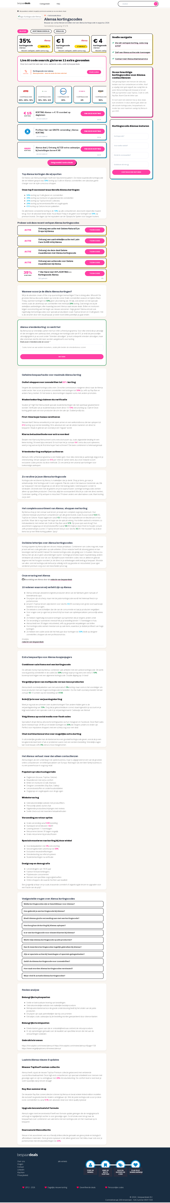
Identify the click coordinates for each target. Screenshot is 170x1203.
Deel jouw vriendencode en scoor (35, 342)
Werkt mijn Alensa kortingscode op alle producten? (48, 940)
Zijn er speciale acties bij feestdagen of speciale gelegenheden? (54, 954)
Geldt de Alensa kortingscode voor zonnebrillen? (47, 961)
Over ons (21, 1161)
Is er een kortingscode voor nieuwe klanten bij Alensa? (49, 933)
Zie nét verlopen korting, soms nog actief (131, 44)
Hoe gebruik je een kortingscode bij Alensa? (44, 911)
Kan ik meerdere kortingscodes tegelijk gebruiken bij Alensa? (53, 947)
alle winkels (62, 1161)
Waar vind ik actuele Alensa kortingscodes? (44, 976)
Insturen (62, 357)
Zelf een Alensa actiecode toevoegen (132, 52)
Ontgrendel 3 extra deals (62, 162)
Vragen (20, 1164)
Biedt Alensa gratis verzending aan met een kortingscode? (51, 918)
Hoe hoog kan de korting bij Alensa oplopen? (45, 925)
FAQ (58, 4)
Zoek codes (94, 72)
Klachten (21, 1172)
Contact (20, 1167)
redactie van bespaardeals (61, 579)
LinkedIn (20, 1169)
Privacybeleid (22, 1175)
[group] (25, 94)
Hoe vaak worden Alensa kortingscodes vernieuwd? (48, 969)
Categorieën (45, 4)
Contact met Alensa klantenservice (131, 59)
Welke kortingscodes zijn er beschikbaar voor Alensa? (49, 904)
